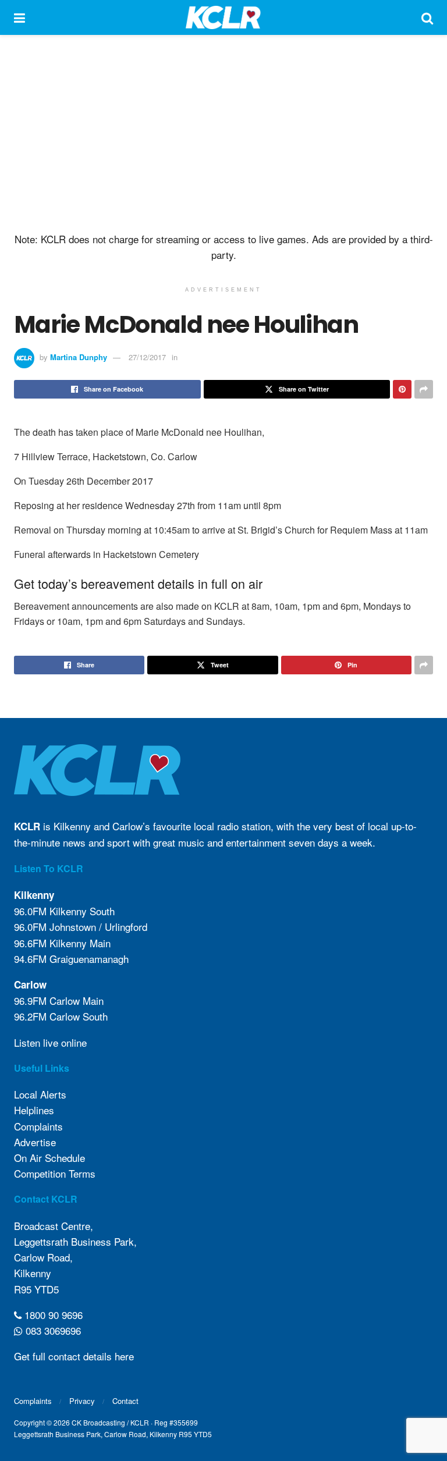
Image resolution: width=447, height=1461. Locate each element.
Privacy (82, 1400)
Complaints (38, 1126)
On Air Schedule (49, 1157)
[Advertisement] (223, 133)
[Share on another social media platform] (423, 389)
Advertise (35, 1142)
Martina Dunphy (78, 356)
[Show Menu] (19, 17)
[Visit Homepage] (223, 17)
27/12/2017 (147, 356)
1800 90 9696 (52, 1314)
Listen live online (50, 1042)
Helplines (34, 1110)
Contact (125, 1400)
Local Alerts (40, 1094)
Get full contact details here (74, 1356)
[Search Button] (427, 17)
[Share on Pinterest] (402, 389)
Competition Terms (54, 1173)
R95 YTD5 (36, 1289)
